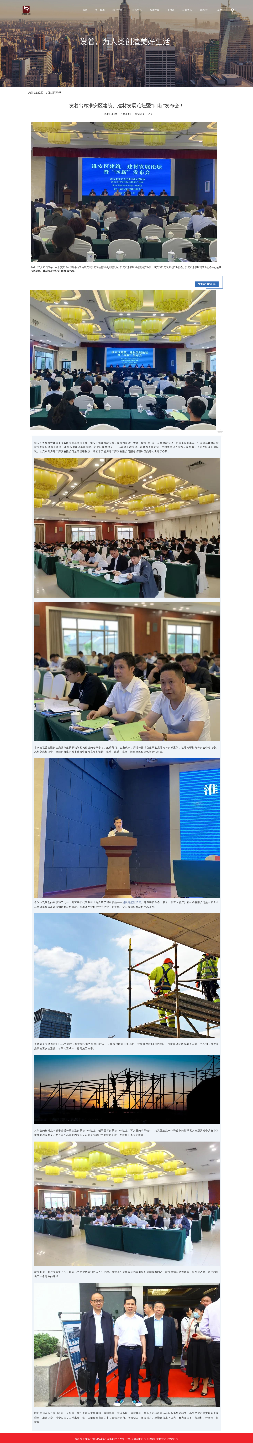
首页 (85, 10)
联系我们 (204, 10)
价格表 (171, 10)
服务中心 (137, 10)
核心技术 (118, 10)
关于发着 (100, 10)
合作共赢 (154, 10)
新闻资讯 (187, 10)
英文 (219, 10)
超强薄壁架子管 (132, 902)
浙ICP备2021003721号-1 (106, 1438)
